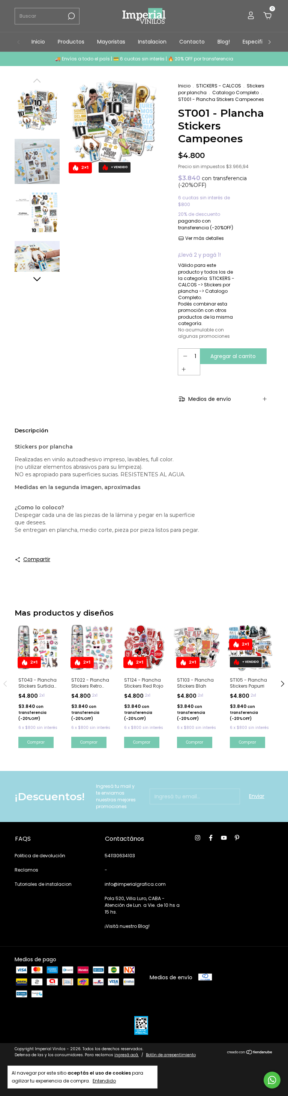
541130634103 (120, 855)
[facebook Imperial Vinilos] (211, 838)
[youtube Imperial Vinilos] (224, 838)
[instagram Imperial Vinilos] (198, 838)
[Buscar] (71, 16)
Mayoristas (111, 41)
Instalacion (152, 41)
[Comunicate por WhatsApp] (272, 1080)
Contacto (192, 41)
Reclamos (26, 870)
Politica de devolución (40, 855)
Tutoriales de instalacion (43, 884)
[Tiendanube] (249, 1053)
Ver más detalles (204, 238)
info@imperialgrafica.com (135, 884)
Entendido (104, 1081)
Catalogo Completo (235, 92)
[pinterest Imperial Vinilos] (237, 838)
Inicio (38, 41)
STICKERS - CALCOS (218, 86)
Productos (71, 41)
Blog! (224, 41)
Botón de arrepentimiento (171, 1055)
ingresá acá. (126, 1055)
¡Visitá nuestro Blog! (127, 926)
